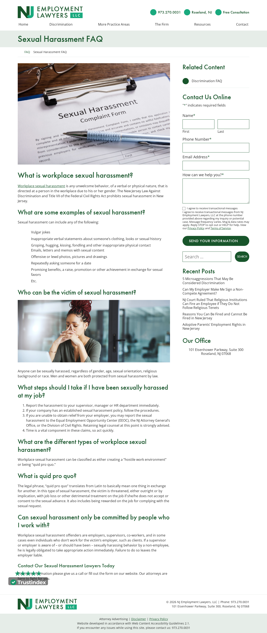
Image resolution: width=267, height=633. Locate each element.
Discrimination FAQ (207, 81)
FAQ (27, 52)
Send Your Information (213, 240)
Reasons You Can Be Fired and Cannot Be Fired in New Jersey (215, 316)
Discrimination (61, 24)
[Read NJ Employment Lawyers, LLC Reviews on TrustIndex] (28, 582)
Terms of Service (220, 228)
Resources (202, 24)
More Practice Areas (114, 24)
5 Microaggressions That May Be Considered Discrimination (208, 281)
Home (23, 24)
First (186, 131)
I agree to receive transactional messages (212, 208)
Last (221, 131)
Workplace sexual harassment (41, 186)
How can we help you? (203, 174)
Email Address (196, 156)
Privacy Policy (196, 228)
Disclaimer (138, 619)
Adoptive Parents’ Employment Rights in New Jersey (214, 327)
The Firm (162, 24)
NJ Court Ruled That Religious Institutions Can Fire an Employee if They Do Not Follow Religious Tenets (215, 304)
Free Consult (236, 12)
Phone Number (197, 139)
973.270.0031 (169, 12)
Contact (242, 24)
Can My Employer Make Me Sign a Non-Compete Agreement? (213, 291)
